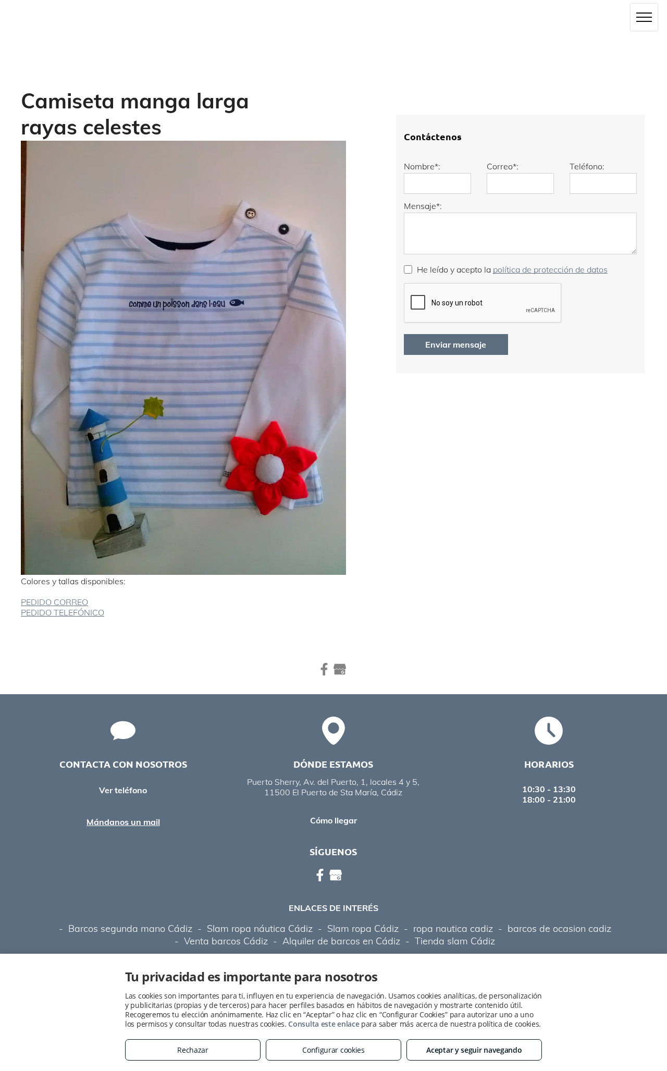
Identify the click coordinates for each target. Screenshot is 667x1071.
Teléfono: (587, 166)
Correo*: (502, 166)
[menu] (644, 17)
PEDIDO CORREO (54, 602)
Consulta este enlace (323, 1024)
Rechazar (192, 1050)
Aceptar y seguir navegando (474, 1050)
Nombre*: (422, 166)
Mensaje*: (423, 206)
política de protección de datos (550, 269)
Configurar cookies (333, 1050)
